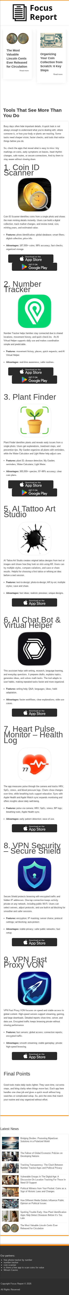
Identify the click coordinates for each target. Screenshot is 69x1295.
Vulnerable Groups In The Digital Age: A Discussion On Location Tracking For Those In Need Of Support (43, 1179)
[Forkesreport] (34, 12)
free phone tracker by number (18, 1260)
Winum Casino (11, 1270)
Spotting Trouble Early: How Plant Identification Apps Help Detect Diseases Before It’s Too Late (43, 1215)
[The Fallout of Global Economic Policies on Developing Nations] (10, 1156)
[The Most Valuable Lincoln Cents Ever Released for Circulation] (10, 1228)
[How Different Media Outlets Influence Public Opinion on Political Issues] (10, 1203)
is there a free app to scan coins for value (24, 1267)
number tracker (11, 1262)
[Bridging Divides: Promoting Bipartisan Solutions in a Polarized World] (10, 1143)
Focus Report (17, 1283)
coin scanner (10, 1265)
